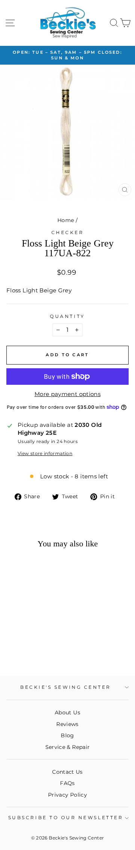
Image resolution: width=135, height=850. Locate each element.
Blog (67, 735)
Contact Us (67, 772)
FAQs (67, 783)
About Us (67, 712)
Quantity (67, 316)
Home (65, 220)
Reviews (67, 724)
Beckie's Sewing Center (65, 687)
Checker (67, 232)
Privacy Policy (67, 795)
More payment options (67, 394)
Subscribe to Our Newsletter (65, 817)
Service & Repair (67, 747)
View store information (45, 453)
